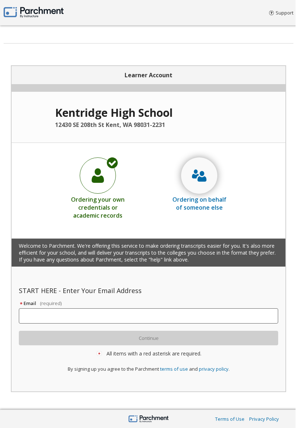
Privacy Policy (264, 419)
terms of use (174, 369)
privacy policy (214, 369)
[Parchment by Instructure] (149, 419)
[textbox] (151, 316)
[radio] (98, 187)
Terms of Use (229, 419)
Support (284, 12)
